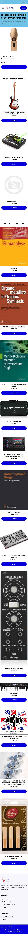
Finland (4, 2)
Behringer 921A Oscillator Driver (14, 669)
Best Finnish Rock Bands (10, 904)
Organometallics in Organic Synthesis (14, 327)
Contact (10, 929)
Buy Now (14, 67)
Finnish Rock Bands (8, 899)
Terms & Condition (18, 929)
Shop (23, 8)
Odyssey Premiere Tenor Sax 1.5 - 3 (14, 856)
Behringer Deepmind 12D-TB (14, 421)
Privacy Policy (11, 931)
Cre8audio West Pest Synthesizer (14, 157)
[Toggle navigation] (3, 8)
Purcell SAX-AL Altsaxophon (14, 201)
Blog (5, 907)
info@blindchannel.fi (22, 2)
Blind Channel (7, 902)
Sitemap (18, 931)
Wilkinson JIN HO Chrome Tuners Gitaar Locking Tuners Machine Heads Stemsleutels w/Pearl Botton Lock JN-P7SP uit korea (14, 782)
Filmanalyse (14, 268)
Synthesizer (11, 56)
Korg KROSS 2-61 (14, 693)
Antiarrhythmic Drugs (14, 512)
